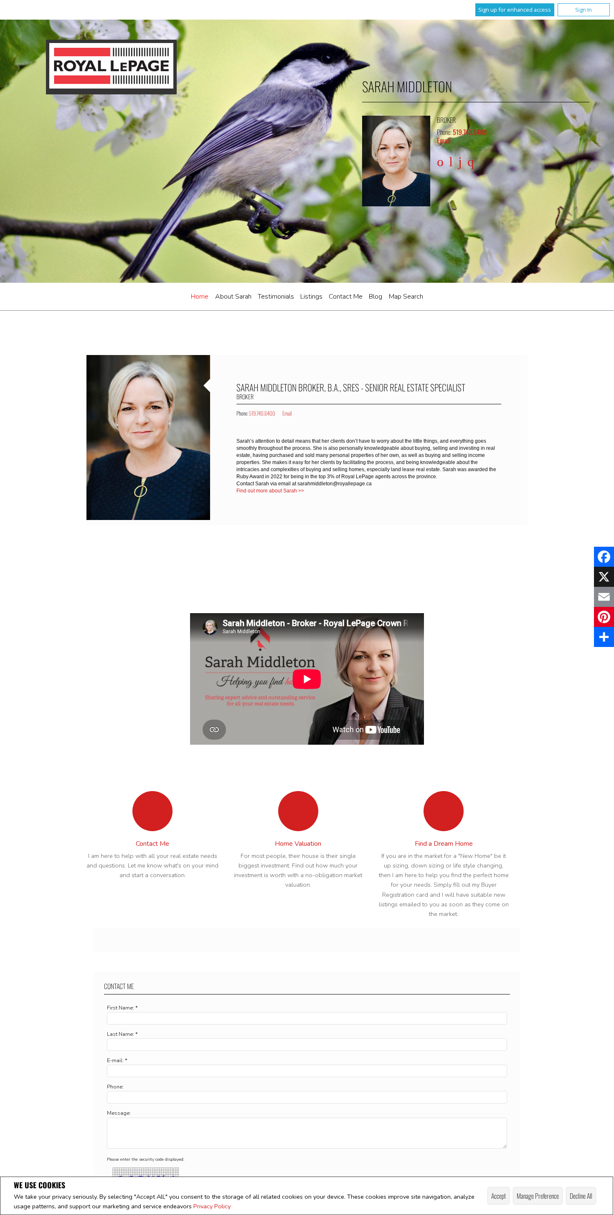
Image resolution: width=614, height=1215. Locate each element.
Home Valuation (298, 843)
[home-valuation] (298, 811)
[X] (604, 577)
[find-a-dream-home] (443, 811)
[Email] (604, 597)
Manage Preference (538, 1196)
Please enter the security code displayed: (145, 1159)
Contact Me (346, 296)
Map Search (406, 296)
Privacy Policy (212, 1206)
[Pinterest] (604, 617)
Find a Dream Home (444, 843)
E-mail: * (117, 1060)
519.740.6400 (470, 132)
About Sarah (233, 296)
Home (199, 296)
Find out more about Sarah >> (270, 491)
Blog (375, 296)
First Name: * (122, 1008)
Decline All (581, 1196)
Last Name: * (122, 1034)
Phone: (115, 1087)
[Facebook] (604, 557)
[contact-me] (152, 811)
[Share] (604, 637)
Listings (311, 296)
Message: (119, 1113)
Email (444, 140)
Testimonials (276, 296)
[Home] (111, 67)
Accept (498, 1196)
